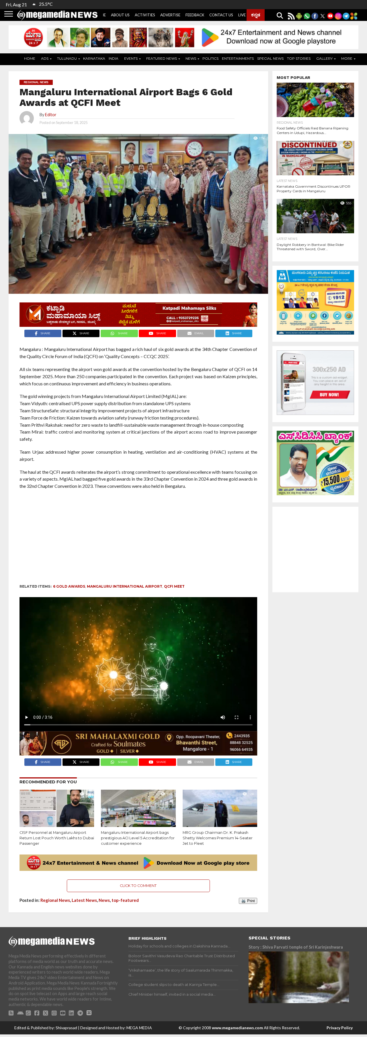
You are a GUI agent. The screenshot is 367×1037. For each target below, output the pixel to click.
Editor (50, 114)
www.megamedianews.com (237, 1027)
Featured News (161, 58)
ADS (44, 58)
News (191, 58)
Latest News (84, 900)
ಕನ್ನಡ (255, 14)
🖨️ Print (248, 901)
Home (29, 58)
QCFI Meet (174, 586)
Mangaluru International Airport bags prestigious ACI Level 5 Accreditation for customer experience (138, 837)
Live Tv (245, 15)
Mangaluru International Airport (124, 586)
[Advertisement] (148, 539)
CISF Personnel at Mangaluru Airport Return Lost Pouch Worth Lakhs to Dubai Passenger (56, 837)
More (346, 58)
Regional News (55, 900)
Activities (145, 15)
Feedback (195, 15)
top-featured (125, 900)
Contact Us (221, 15)
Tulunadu (67, 58)
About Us (120, 15)
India (113, 58)
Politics (210, 58)
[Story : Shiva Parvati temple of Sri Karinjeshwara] (299, 977)
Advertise (170, 15)
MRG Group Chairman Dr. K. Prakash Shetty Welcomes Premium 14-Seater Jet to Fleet (218, 837)
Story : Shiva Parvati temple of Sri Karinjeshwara (296, 947)
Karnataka (94, 58)
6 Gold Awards (69, 586)
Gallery (324, 58)
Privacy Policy (340, 1027)
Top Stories (299, 58)
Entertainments (238, 58)
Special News (270, 58)
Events (131, 58)
